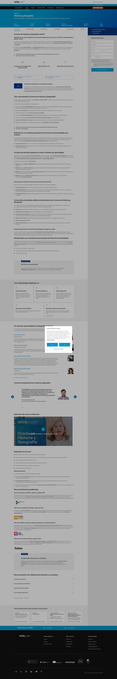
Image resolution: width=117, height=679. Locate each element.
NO (52, 344)
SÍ (64, 344)
